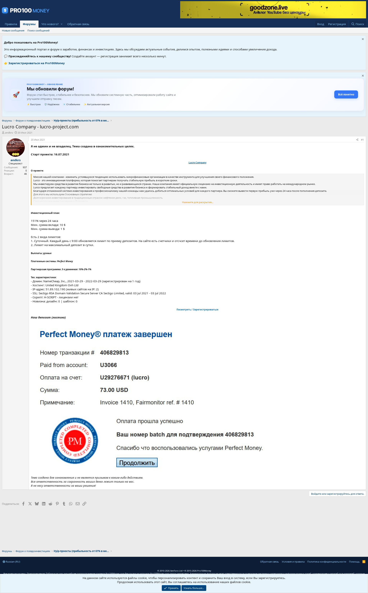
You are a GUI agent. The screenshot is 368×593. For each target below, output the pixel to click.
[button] (61, 24)
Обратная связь (78, 24)
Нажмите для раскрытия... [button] (197, 202)
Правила (11, 24)
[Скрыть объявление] (362, 40)
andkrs (9, 132)
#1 (362, 139)
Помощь (354, 561)
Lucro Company (197, 162)
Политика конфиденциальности (326, 561)
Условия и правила (293, 561)
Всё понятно (346, 94)
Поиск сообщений (38, 30)
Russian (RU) (12, 561)
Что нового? (50, 24)
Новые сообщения (13, 30)
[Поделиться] (357, 140)
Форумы (29, 24)
